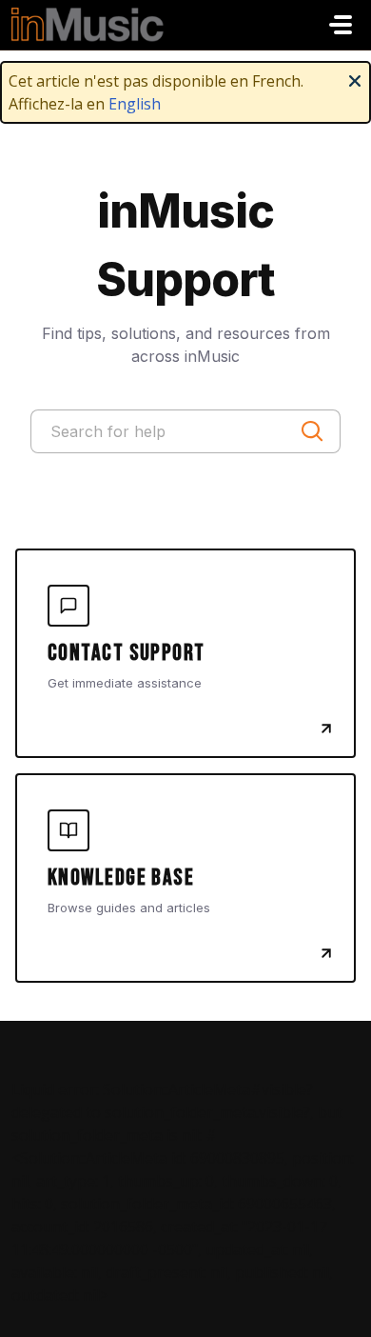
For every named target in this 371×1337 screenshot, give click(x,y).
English (134, 103)
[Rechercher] (312, 431)
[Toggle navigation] (341, 25)
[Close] (355, 79)
